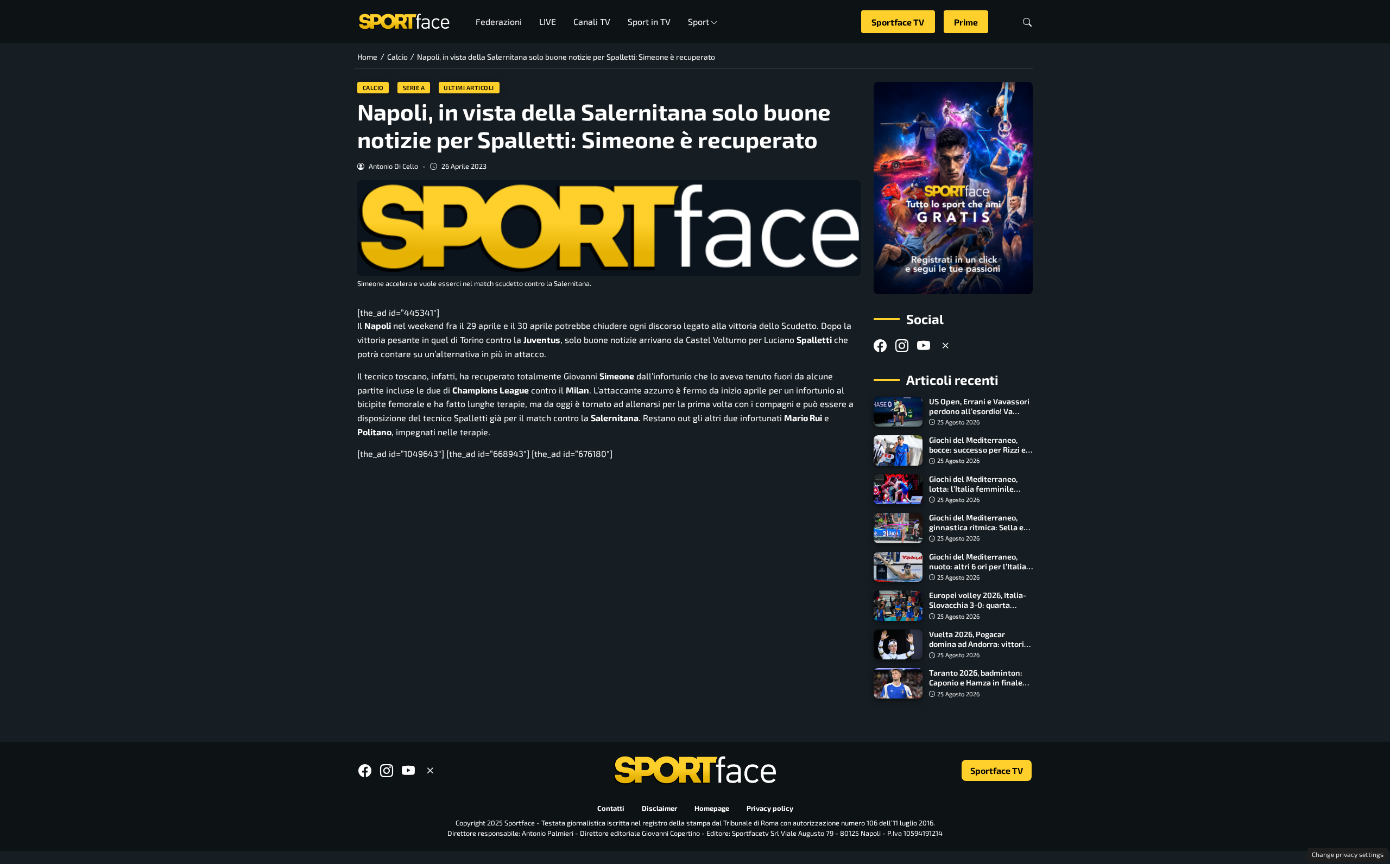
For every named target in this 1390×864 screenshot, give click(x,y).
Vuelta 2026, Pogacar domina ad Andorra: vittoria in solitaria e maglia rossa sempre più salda (978, 649)
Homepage (711, 808)
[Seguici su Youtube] (923, 345)
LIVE (547, 21)
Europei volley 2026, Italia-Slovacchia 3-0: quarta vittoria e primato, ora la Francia (977, 609)
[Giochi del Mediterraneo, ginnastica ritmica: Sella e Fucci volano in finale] (898, 528)
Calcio (373, 87)
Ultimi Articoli (469, 87)
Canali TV (591, 21)
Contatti (610, 808)
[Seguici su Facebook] (880, 345)
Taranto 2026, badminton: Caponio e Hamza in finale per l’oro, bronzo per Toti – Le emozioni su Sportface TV (980, 687)
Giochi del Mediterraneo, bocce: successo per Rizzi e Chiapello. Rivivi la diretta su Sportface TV (981, 454)
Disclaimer (659, 808)
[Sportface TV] (953, 188)
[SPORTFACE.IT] (404, 20)
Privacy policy (770, 808)
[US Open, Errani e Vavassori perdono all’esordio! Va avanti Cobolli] (898, 412)
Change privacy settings (1347, 854)
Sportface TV (897, 22)
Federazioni (499, 21)
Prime (966, 22)
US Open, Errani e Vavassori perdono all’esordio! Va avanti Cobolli (979, 411)
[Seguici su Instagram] (901, 345)
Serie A (414, 87)
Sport (698, 21)
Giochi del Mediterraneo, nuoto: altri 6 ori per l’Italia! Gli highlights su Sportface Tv (978, 571)
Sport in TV (649, 21)
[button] (1027, 22)
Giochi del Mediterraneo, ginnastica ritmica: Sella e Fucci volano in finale (976, 527)
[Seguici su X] (945, 345)
